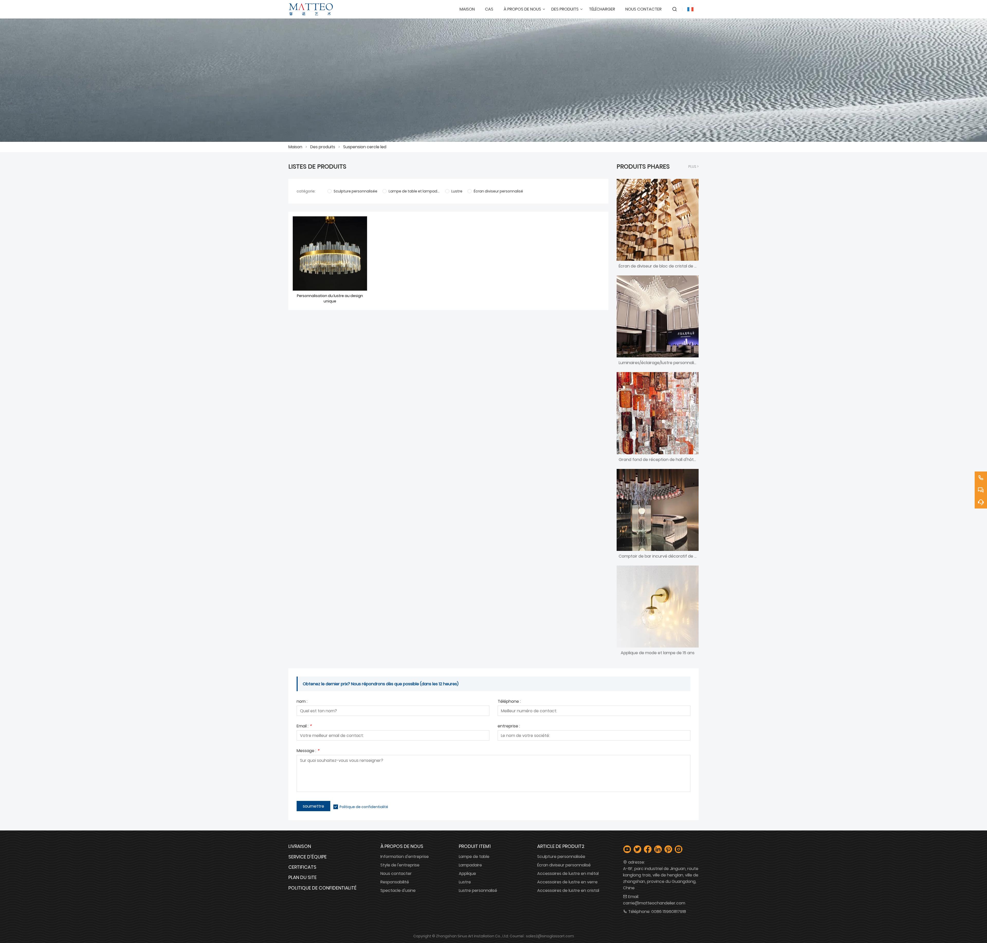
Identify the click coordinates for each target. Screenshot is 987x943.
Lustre (465, 882)
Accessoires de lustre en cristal (568, 890)
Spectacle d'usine (398, 890)
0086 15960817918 (668, 911)
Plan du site (302, 877)
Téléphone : (509, 701)
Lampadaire (470, 865)
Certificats (302, 867)
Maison (295, 147)
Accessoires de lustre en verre (567, 882)
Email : (304, 726)
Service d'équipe (307, 857)
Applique (467, 873)
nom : (302, 701)
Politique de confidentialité (364, 806)
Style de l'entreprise (399, 865)
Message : (308, 751)
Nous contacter (396, 873)
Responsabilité (394, 882)
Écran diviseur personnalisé (564, 865)
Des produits (322, 147)
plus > (693, 166)
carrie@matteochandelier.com (654, 903)
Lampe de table (474, 856)
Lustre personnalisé (478, 890)
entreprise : (509, 726)
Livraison (299, 846)
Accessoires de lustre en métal (568, 873)
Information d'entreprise (404, 856)
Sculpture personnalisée (561, 856)
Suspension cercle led (364, 147)
